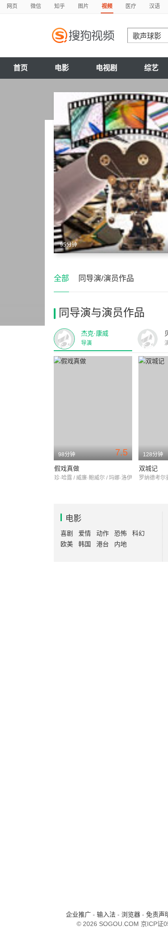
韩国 (84, 544)
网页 (12, 6)
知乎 (59, 6)
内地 (120, 544)
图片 (83, 6)
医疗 (130, 6)
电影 (62, 68)
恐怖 (120, 533)
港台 (102, 544)
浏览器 (130, 914)
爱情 (84, 533)
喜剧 (66, 533)
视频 (107, 6)
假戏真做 (66, 468)
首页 (20, 68)
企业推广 (78, 914)
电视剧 (106, 68)
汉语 (154, 6)
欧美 (66, 544)
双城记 (148, 468)
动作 (102, 533)
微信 (35, 6)
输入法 (106, 914)
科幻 (138, 533)
